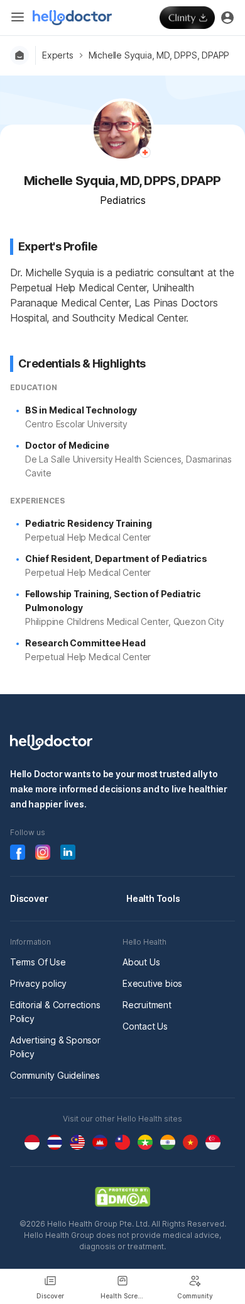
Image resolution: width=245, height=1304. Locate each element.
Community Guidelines (55, 1075)
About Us (141, 962)
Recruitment (147, 1004)
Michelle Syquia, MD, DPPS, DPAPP (159, 55)
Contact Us (145, 1026)
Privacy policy (38, 983)
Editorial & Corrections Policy (55, 1011)
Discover (29, 898)
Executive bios (152, 983)
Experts (58, 55)
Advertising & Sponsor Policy (55, 1047)
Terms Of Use (38, 962)
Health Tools (153, 898)
